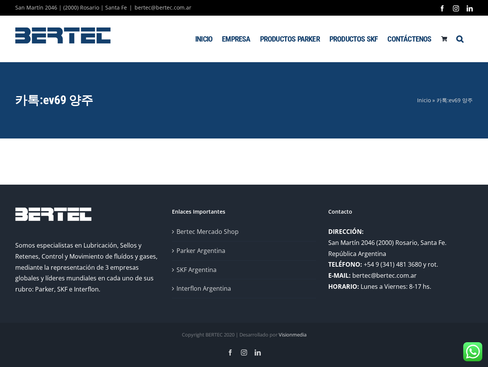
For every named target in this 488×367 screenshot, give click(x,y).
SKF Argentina (197, 270)
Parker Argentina (201, 250)
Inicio (424, 100)
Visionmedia (293, 334)
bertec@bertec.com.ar (163, 7)
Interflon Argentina (204, 288)
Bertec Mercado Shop (208, 231)
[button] (459, 39)
